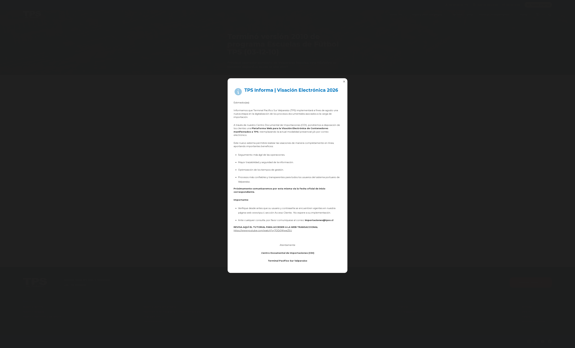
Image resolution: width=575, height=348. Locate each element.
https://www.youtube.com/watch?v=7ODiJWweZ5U (263, 230)
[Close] (344, 81)
